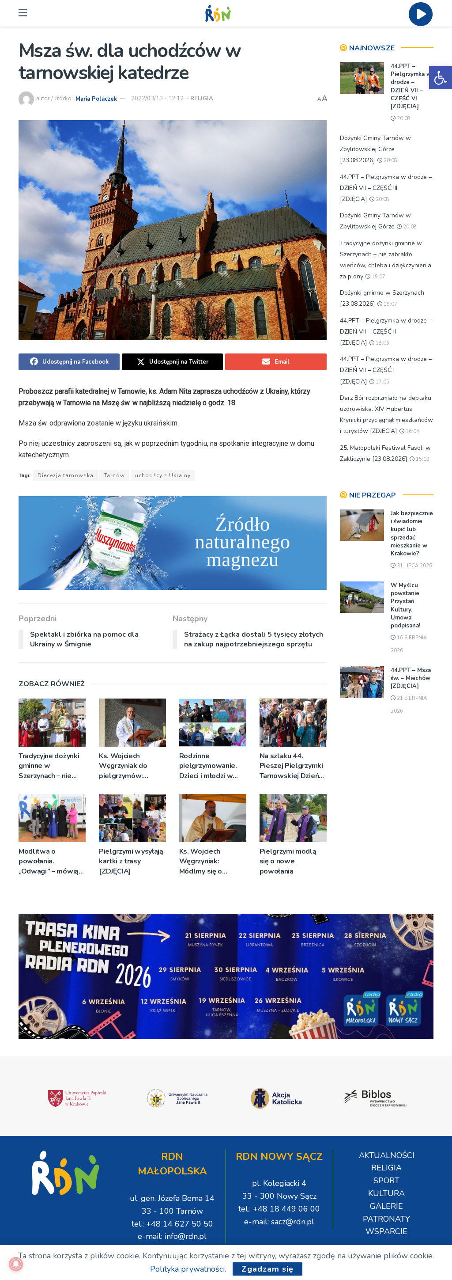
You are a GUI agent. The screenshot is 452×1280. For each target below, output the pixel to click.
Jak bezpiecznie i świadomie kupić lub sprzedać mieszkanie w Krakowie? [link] (412, 533)
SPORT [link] (386, 1180)
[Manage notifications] (16, 1264)
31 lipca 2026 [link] (414, 565)
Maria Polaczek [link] (96, 99)
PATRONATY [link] (386, 1219)
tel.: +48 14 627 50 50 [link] (172, 1224)
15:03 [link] (421, 459)
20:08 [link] (403, 118)
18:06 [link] (381, 343)
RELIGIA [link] (201, 99)
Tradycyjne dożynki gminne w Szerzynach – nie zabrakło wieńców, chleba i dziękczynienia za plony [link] (49, 766)
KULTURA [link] (386, 1193)
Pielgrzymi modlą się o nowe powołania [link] (288, 861)
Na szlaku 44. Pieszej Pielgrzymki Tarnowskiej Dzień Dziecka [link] (291, 766)
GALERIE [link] (386, 1206)
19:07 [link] (377, 276)
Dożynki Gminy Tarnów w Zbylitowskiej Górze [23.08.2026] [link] (375, 149)
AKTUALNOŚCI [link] (386, 1155)
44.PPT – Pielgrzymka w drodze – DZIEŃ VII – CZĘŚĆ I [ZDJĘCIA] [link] (386, 370)
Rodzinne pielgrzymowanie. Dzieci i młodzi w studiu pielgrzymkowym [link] (208, 766)
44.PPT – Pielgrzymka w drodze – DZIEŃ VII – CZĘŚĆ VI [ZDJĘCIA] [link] (411, 86)
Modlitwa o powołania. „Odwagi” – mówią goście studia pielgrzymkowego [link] (49, 861)
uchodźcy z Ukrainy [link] (163, 475)
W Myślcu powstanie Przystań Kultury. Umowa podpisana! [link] (405, 605)
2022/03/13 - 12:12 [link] (157, 99)
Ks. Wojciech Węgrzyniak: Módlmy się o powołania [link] (200, 861)
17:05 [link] (381, 382)
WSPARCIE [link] (386, 1231)
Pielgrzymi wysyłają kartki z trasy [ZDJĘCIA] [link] (131, 861)
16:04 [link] (411, 431)
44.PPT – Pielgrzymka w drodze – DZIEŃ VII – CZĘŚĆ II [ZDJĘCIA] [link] (386, 331)
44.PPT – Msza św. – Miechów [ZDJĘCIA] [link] (411, 678)
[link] (440, 77)
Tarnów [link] (114, 475)
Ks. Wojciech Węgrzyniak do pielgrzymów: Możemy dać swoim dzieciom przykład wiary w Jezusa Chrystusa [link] (130, 766)
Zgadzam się (267, 1269)
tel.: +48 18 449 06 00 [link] (279, 1209)
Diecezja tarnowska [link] (66, 475)
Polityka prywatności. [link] (188, 1269)
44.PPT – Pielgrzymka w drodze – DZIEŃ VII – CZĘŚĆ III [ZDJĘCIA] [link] (386, 188)
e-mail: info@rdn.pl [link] (172, 1236)
